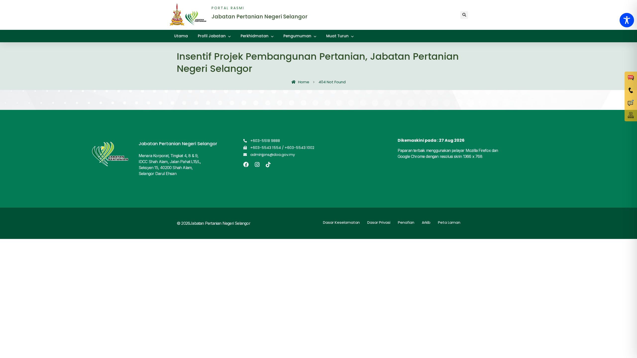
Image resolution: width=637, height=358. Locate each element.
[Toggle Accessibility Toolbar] (627, 20)
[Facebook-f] (246, 164)
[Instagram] (257, 164)
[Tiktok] (268, 164)
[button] (464, 15)
